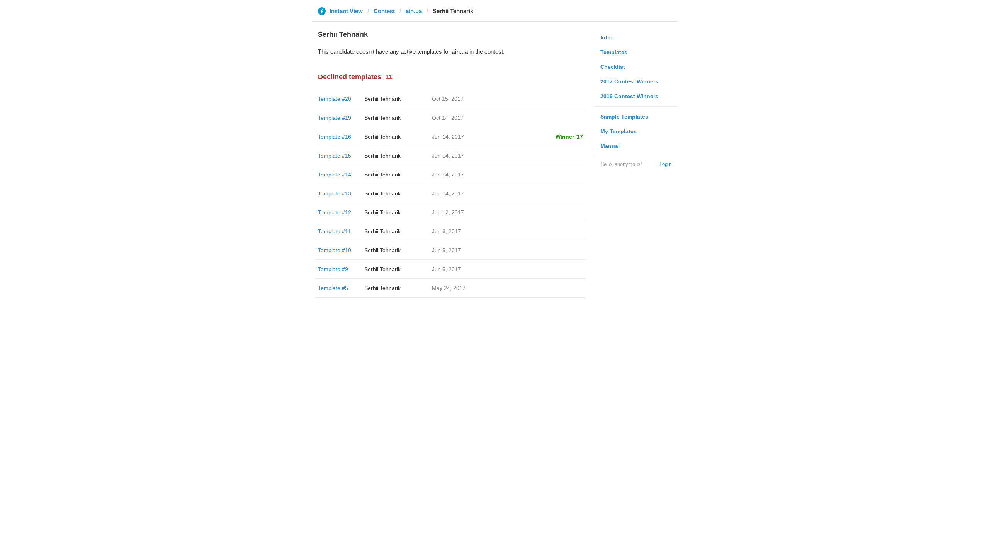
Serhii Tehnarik (382, 99)
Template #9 (333, 269)
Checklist (612, 67)
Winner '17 (569, 137)
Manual (610, 146)
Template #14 (334, 174)
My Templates (618, 131)
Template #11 (334, 231)
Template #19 (334, 118)
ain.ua (414, 11)
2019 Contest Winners (629, 96)
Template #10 (334, 250)
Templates (613, 52)
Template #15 (334, 156)
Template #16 (334, 137)
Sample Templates (624, 117)
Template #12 (334, 212)
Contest (384, 11)
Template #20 (334, 99)
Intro (606, 37)
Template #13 (334, 193)
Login (665, 164)
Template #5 (333, 288)
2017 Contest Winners (629, 81)
